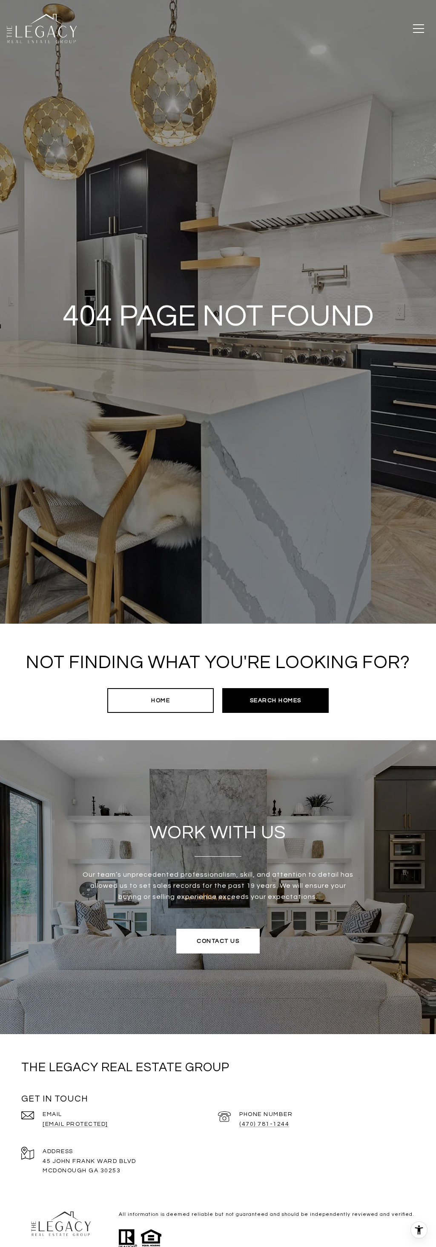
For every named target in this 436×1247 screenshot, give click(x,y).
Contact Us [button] (218, 941)
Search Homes (275, 700)
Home (160, 700)
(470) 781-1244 (264, 1124)
